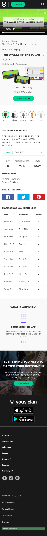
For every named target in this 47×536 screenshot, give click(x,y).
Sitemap (5, 522)
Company (6, 471)
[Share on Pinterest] (39, 197)
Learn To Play (7, 441)
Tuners (5, 453)
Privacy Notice (8, 509)
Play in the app (23, 98)
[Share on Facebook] (8, 197)
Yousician (6, 435)
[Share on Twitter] (23, 197)
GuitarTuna (6, 447)
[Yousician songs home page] (4, 4)
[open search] (42, 4)
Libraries (5, 459)
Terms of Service (8, 503)
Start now (18, 4)
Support (5, 465)
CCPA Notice (7, 516)
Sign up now (23, 384)
